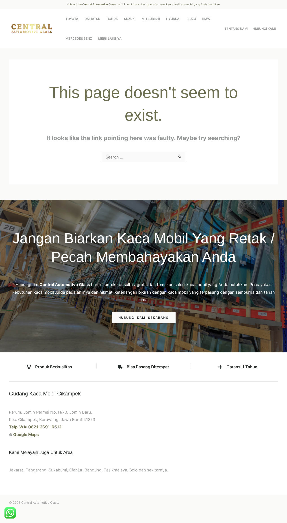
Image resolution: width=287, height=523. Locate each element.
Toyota (71, 19)
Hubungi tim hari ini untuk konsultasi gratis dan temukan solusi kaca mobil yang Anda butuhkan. (143, 4)
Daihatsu (92, 19)
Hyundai (173, 19)
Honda (112, 19)
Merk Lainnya (110, 38)
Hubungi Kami (264, 28)
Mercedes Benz (78, 38)
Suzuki (129, 19)
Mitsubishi (151, 19)
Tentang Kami (236, 28)
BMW (206, 19)
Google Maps (26, 434)
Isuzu (191, 19)
